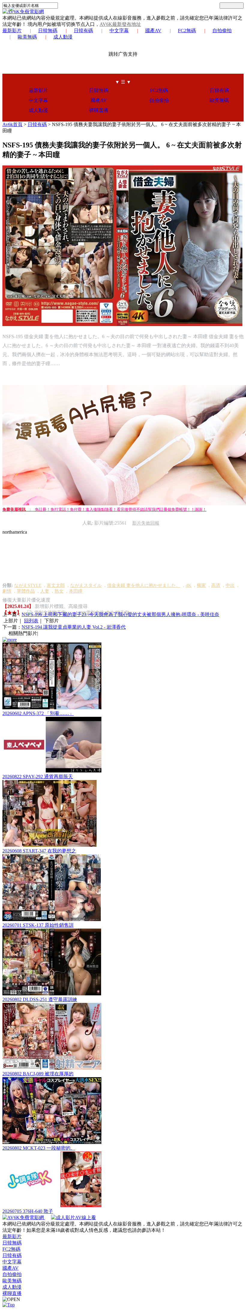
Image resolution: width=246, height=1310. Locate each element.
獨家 (201, 585)
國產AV (153, 30)
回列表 (31, 620)
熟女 (59, 591)
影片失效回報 (145, 523)
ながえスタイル (86, 585)
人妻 (44, 591)
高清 (215, 585)
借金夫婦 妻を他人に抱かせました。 (143, 585)
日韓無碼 (47, 30)
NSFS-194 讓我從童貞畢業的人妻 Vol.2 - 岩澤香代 (74, 627)
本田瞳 (75, 591)
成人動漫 (63, 36)
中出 (230, 585)
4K (188, 585)
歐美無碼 (27, 36)
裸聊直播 (98, 110)
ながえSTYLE (27, 585)
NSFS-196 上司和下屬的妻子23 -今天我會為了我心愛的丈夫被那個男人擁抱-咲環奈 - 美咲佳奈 (120, 614)
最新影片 (12, 30)
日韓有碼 (83, 30)
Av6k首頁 (12, 124)
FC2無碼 (187, 30)
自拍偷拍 (222, 30)
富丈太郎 (56, 585)
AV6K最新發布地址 (120, 24)
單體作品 (26, 591)
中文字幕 (119, 30)
